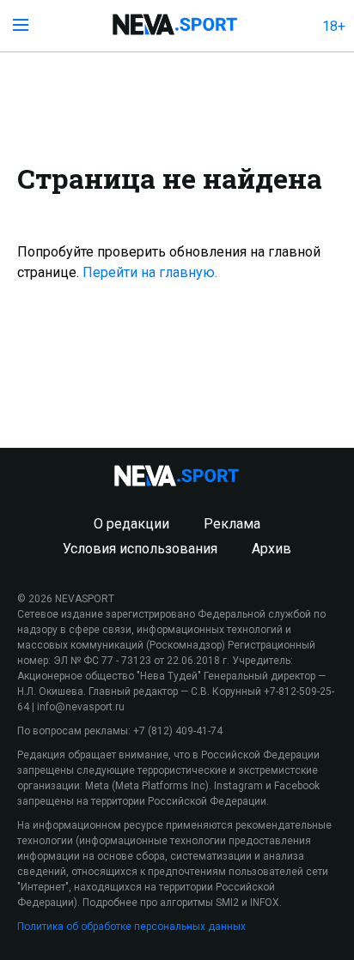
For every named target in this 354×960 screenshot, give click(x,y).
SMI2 (227, 903)
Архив (271, 548)
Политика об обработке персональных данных (131, 927)
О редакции (131, 524)
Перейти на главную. (149, 272)
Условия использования (140, 548)
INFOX (264, 903)
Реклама (232, 524)
